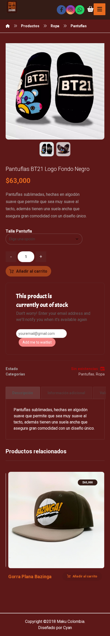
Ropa (100, 374)
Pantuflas (86, 374)
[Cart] (90, 8)
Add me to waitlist (37, 342)
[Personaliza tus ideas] (12, 7)
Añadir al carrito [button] (84, 576)
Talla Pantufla (19, 231)
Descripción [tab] (22, 393)
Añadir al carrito (31, 271)
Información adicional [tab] (66, 393)
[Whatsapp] (79, 9)
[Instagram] (70, 9)
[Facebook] (61, 9)
